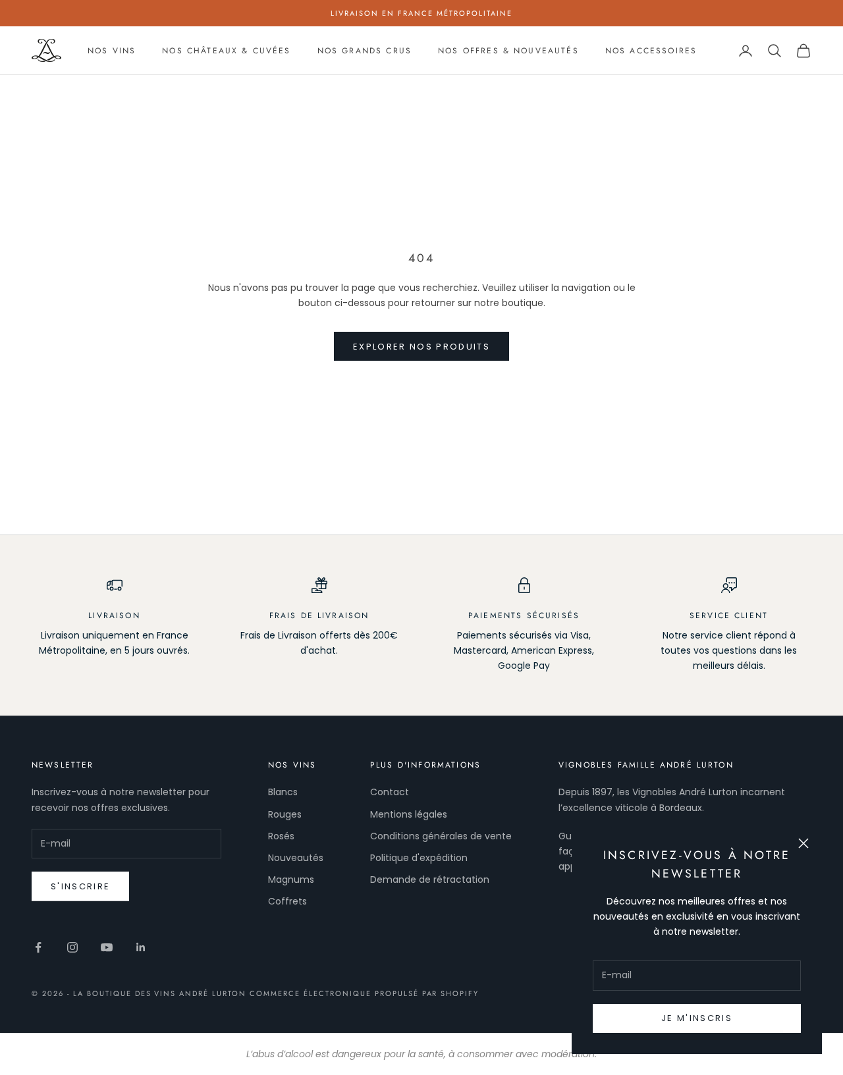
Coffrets (287, 901)
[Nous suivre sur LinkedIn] (141, 947)
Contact (389, 792)
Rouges (285, 814)
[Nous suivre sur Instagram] (72, 947)
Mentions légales (408, 814)
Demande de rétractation (429, 879)
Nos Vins (112, 51)
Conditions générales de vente (441, 836)
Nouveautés (295, 857)
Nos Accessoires (651, 51)
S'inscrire (80, 886)
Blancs (283, 792)
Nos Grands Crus (364, 51)
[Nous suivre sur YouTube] (106, 947)
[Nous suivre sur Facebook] (38, 947)
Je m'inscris (696, 1018)
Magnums (291, 879)
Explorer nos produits (421, 346)
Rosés (281, 836)
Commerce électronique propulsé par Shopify (364, 993)
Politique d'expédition (419, 857)
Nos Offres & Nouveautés (508, 51)
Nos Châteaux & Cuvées (226, 51)
